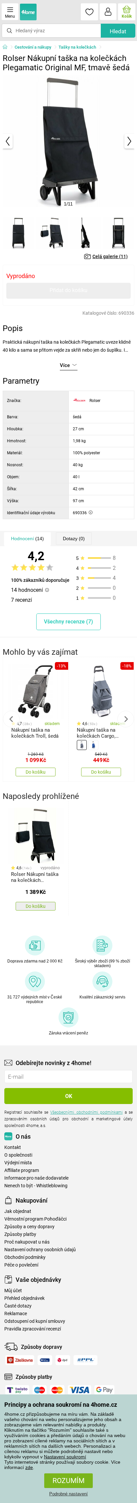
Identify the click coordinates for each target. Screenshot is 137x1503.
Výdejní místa (18, 1162)
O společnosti (18, 1155)
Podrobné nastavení (68, 1493)
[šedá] (81, 745)
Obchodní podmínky (25, 1257)
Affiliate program (21, 1170)
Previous (11, 719)
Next (125, 719)
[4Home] (7, 47)
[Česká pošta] (45, 1360)
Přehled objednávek (24, 1298)
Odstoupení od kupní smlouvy (34, 1321)
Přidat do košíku (68, 290)
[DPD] (63, 1360)
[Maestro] (40, 1390)
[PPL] (85, 1360)
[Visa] (79, 1390)
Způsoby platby (20, 1234)
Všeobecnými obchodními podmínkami (86, 1112)
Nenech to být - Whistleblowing (36, 1185)
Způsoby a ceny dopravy (29, 1226)
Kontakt (12, 1147)
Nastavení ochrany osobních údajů (40, 1249)
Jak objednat (17, 1211)
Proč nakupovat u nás (27, 1242)
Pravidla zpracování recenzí (32, 1328)
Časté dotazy (18, 1306)
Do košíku (36, 772)
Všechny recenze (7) (68, 621)
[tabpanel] (68, 141)
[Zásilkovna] (19, 1360)
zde (29, 1467)
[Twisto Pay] (17, 1390)
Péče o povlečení (21, 1265)
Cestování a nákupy (33, 47)
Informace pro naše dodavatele (36, 1178)
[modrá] (93, 745)
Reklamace (15, 1313)
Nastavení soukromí (65, 1456)
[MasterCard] (57, 1390)
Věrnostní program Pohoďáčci (35, 1219)
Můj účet (13, 1290)
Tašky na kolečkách (77, 47)
